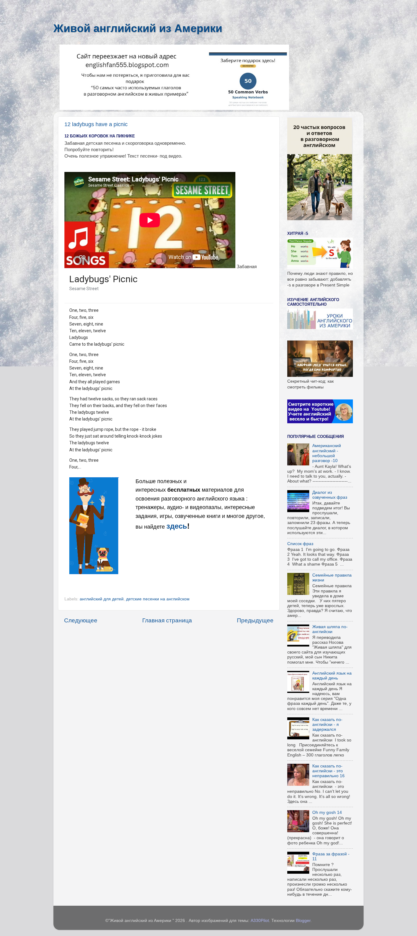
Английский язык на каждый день (332, 675)
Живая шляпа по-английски (330, 629)
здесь (176, 526)
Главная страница (167, 620)
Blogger (303, 920)
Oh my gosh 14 (327, 812)
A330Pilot (260, 920)
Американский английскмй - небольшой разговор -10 (326, 453)
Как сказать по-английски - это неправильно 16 (328, 771)
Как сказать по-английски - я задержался (327, 724)
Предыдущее (255, 620)
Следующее (80, 620)
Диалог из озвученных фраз (329, 495)
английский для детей (102, 599)
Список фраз (300, 543)
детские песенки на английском (158, 599)
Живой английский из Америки (137, 28)
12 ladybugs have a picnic (96, 124)
